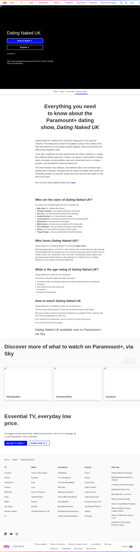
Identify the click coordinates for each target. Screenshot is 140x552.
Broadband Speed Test (120, 489)
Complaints (66, 548)
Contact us (54, 548)
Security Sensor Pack (93, 502)
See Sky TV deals (14, 443)
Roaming (88, 516)
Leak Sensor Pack (92, 497)
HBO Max (8, 492)
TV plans (7, 473)
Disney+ (7, 487)
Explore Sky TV (38, 443)
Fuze (33, 487)
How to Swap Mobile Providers (123, 504)
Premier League (10, 511)
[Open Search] (121, 2)
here (73, 183)
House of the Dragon (39, 473)
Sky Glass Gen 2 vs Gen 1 (121, 494)
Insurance (69, 3)
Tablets (87, 511)
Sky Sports (8, 506)
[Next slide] (133, 361)
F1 (5, 516)
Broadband (43, 3)
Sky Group (78, 548)
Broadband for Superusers (68, 511)
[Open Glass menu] (35, 2)
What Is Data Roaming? (120, 499)
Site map (107, 544)
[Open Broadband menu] (50, 2)
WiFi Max (61, 487)
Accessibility (96, 544)
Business (93, 3)
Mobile (56, 3)
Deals (87, 473)
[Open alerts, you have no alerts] (126, 2)
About (55, 91)
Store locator (91, 548)
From (33, 482)
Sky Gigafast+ (63, 502)
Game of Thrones (38, 492)
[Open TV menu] (24, 2)
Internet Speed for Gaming (121, 473)
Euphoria (34, 478)
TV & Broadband (64, 478)
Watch (12, 3)
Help (132, 3)
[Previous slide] (126, 361)
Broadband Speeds (65, 506)
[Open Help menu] (135, 2)
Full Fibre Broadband (66, 482)
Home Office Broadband (67, 497)
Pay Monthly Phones (93, 506)
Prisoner (34, 502)
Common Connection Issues (122, 485)
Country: (124, 546)
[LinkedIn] (5, 534)
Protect (87, 478)
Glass (31, 3)
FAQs (62, 91)
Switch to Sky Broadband (68, 516)
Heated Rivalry (37, 497)
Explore (23, 47)
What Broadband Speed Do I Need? (122, 478)
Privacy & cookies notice (77, 544)
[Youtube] (11, 534)
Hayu (6, 497)
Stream (7, 478)
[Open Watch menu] (16, 2)
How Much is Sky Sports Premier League (120, 523)
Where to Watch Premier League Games (120, 509)
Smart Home (81, 3)
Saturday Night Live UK (40, 511)
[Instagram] (16, 534)
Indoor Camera (90, 492)
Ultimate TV (9, 482)
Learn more (70, 91)
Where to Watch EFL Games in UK (122, 516)
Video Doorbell (90, 487)
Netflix (6, 502)
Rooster (34, 506)
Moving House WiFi (65, 492)
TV (21, 3)
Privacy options (41, 544)
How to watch (23, 41)
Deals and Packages (108, 3)
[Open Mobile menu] (61, 2)
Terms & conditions (57, 544)
